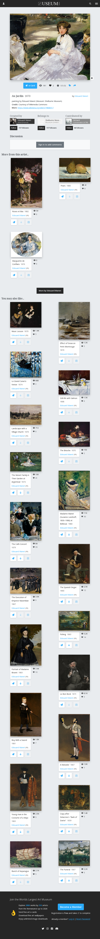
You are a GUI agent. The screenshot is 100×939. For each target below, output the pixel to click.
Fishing (63, 634)
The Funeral (65, 869)
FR (27, 215)
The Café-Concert (19, 544)
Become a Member (71, 906)
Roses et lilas (17, 211)
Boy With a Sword (19, 740)
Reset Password (83, 919)
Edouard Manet (81, 96)
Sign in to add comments (50, 144)
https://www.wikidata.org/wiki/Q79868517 (36, 108)
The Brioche (65, 450)
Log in (71, 919)
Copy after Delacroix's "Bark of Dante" (68, 817)
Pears (63, 185)
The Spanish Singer (68, 587)
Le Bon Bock (65, 694)
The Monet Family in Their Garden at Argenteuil (20, 478)
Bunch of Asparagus (20, 871)
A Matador (64, 765)
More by (50, 290)
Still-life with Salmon (68, 398)
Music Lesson (17, 331)
